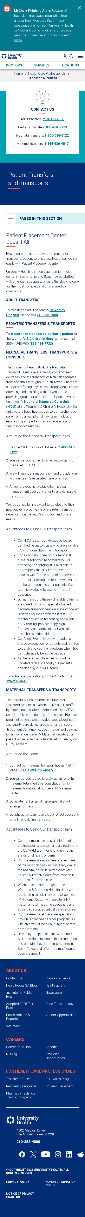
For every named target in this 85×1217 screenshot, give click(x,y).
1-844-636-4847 (56, 144)
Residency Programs (21, 1086)
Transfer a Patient (19, 1079)
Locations (69, 65)
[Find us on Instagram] (58, 1154)
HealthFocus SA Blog (21, 985)
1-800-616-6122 (57, 135)
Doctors (14, 65)
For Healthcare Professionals (40, 1071)
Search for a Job (18, 1047)
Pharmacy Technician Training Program (21, 1095)
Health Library (55, 985)
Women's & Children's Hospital (35, 339)
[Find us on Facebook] (22, 1154)
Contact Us (14, 978)
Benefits (52, 1047)
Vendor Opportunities (61, 1015)
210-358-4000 (28, 1142)
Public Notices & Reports (18, 1017)
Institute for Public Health (19, 994)
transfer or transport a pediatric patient (42, 334)
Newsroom (54, 993)
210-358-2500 (53, 119)
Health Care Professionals (47, 73)
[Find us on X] (33, 1154)
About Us (16, 970)
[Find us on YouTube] (45, 1154)
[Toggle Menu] (80, 56)
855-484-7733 (56, 127)
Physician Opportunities (55, 1056)
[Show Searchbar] (72, 56)
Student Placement (59, 1086)
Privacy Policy (17, 1181)
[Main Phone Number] (65, 56)
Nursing (11, 1054)
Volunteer (13, 1026)
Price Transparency (59, 1004)
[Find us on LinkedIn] (69, 1154)
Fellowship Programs (61, 1079)
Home (18, 73)
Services (41, 65)
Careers (15, 1039)
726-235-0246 (16, 681)
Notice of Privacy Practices (20, 1195)
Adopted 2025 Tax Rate (19, 1006)
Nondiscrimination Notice (61, 1183)
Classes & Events (58, 978)
